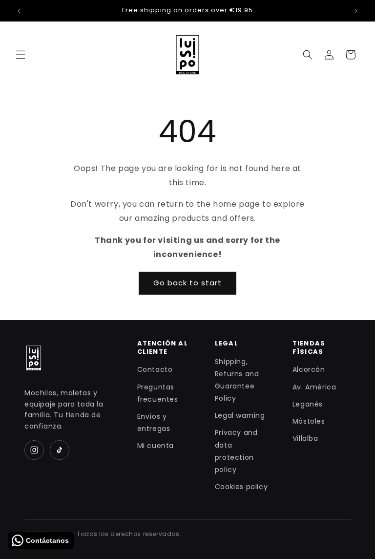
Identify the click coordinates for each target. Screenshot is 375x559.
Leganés (307, 404)
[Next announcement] (356, 11)
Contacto (155, 369)
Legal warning (240, 415)
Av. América (314, 387)
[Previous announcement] (19, 11)
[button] (20, 54)
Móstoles (308, 421)
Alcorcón (308, 369)
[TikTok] (59, 450)
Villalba (305, 438)
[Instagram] (34, 450)
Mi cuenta (155, 446)
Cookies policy (241, 487)
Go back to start (187, 283)
